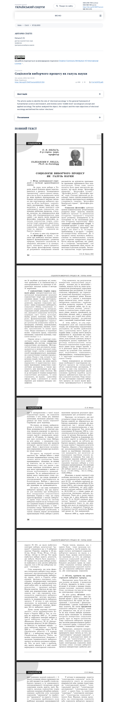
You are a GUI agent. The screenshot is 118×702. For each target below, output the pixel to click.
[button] (64, 6)
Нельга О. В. (20, 38)
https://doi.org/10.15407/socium (93, 7)
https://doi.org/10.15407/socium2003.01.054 (29, 82)
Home (19, 25)
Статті (27, 25)
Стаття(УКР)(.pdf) (97, 82)
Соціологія (18, 70)
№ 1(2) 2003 (36, 25)
